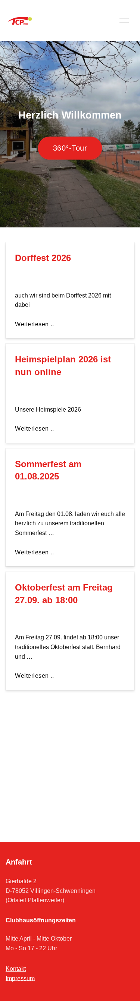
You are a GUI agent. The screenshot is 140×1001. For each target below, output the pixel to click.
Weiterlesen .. (34, 324)
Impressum (20, 978)
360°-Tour (70, 148)
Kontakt (16, 969)
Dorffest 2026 (43, 258)
